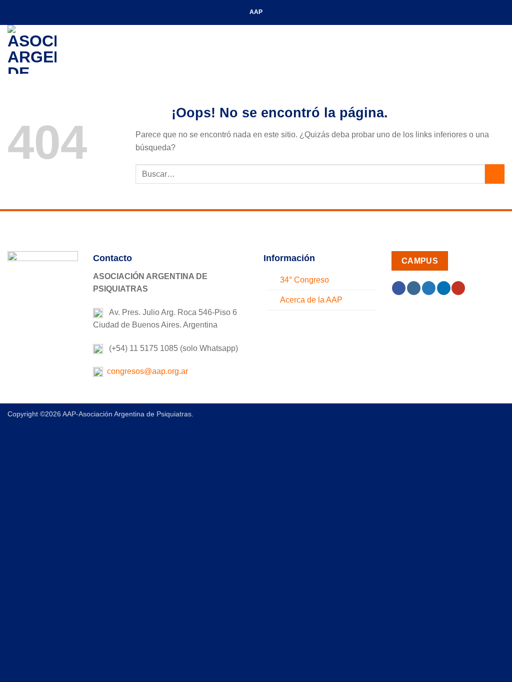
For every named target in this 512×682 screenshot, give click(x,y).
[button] (498, 49)
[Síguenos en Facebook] (399, 288)
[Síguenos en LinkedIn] (443, 288)
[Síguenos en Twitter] (429, 288)
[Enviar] (494, 174)
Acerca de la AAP (311, 300)
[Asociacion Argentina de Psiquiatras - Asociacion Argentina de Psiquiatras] (58, 49)
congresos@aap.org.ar (145, 371)
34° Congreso (304, 280)
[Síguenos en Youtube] (458, 288)
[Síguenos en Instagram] (413, 288)
